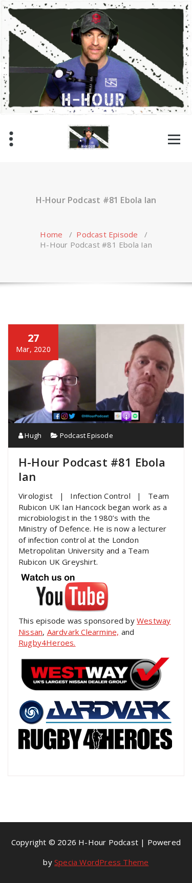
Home (51, 234)
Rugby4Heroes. (47, 642)
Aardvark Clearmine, (83, 632)
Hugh (32, 435)
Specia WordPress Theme (101, 862)
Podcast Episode (107, 234)
